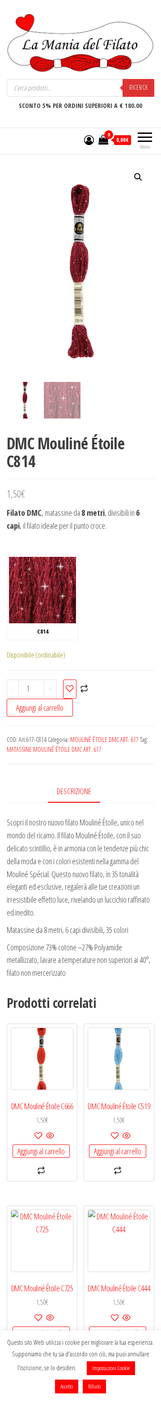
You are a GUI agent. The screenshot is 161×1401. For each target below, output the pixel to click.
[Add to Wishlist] (69, 689)
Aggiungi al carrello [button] (41, 1151)
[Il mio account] (89, 139)
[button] (138, 177)
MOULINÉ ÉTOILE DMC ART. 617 (104, 739)
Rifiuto (94, 1386)
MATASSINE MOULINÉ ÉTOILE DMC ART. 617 (54, 749)
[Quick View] (49, 1136)
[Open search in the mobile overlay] (80, 88)
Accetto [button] (66, 1386)
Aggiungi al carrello (40, 707)
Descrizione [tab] (74, 791)
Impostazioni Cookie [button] (111, 1368)
